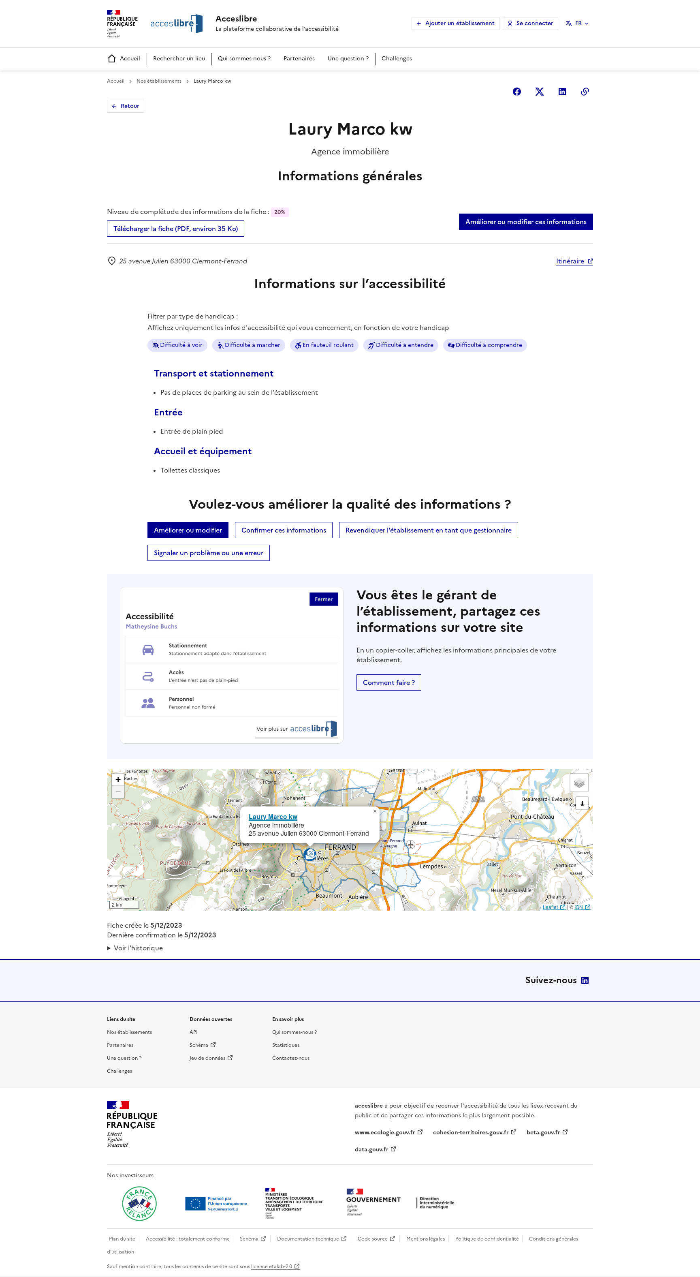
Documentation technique (308, 1239)
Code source (373, 1239)
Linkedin (562, 91)
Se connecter (534, 23)
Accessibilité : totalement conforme (188, 1239)
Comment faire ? (389, 682)
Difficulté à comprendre (489, 345)
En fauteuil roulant (328, 345)
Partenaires (299, 58)
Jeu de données (207, 1058)
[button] (375, 811)
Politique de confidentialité (487, 1239)
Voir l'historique (138, 948)
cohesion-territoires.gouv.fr (471, 1132)
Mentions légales (425, 1239)
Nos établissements (159, 81)
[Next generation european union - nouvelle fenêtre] (217, 1203)
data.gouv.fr (371, 1149)
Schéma (199, 1045)
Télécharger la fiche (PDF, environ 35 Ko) (175, 228)
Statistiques (285, 1045)
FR (578, 23)
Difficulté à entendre (404, 345)
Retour (130, 106)
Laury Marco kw (273, 816)
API (194, 1032)
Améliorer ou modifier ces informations (526, 222)
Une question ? (348, 58)
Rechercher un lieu (179, 58)
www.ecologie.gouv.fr (385, 1132)
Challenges (397, 58)
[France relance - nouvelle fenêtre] (139, 1203)
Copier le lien (585, 91)
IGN (578, 906)
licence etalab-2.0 (271, 1266)
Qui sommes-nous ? (244, 58)
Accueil (130, 58)
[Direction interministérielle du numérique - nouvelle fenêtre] (402, 1203)
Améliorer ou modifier (188, 530)
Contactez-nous (290, 1058)
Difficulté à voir (181, 345)
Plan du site (122, 1239)
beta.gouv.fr (543, 1132)
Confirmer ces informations (283, 530)
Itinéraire (570, 261)
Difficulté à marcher (252, 345)
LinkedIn (585, 980)
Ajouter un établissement (460, 23)
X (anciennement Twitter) (539, 91)
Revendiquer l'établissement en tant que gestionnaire (429, 530)
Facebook (517, 91)
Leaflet (550, 906)
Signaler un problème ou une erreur (208, 553)
